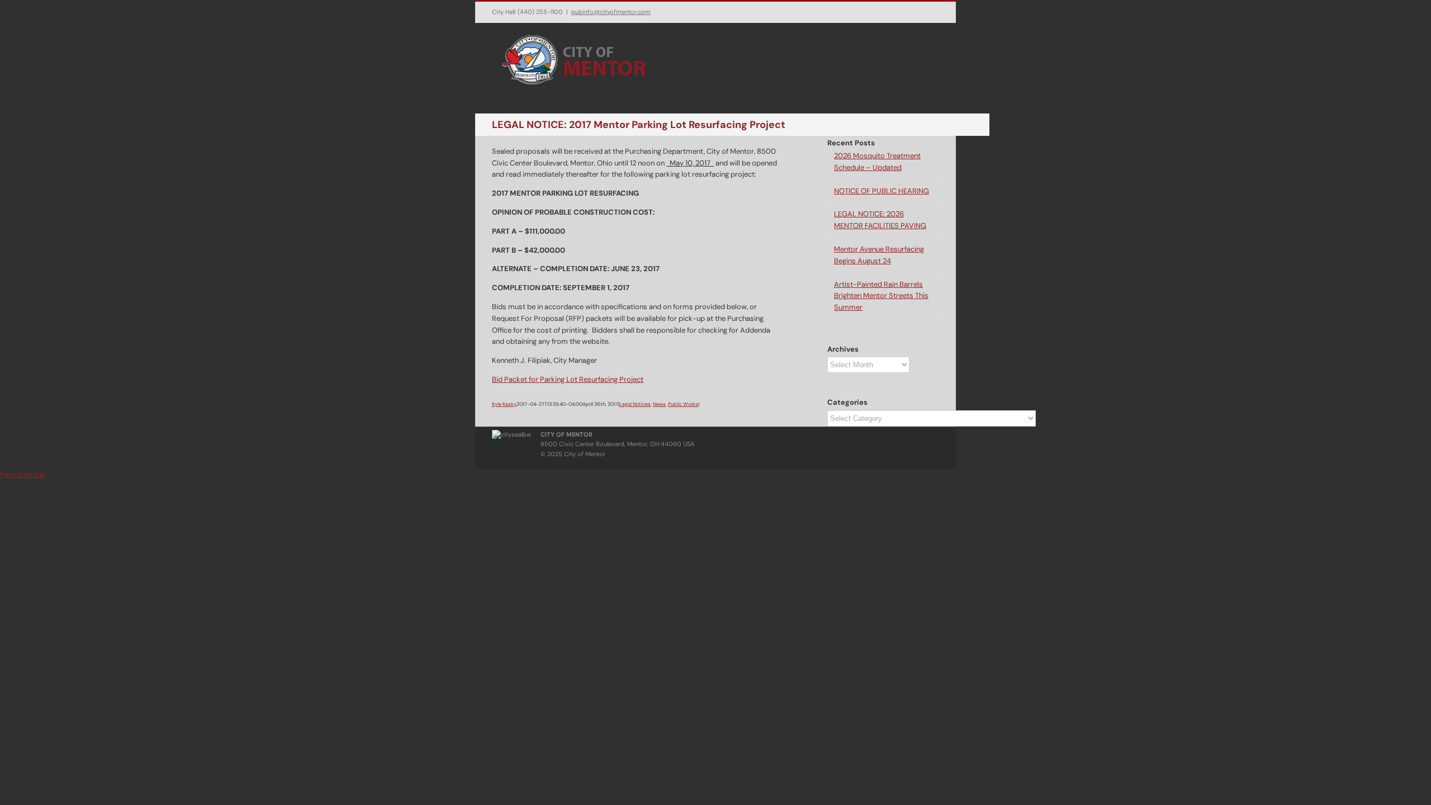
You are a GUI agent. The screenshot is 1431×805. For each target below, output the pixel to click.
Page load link (22, 474)
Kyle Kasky (504, 404)
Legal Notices (635, 404)
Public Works (683, 404)
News (659, 404)
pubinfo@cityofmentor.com (611, 12)
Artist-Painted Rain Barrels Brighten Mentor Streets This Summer (881, 296)
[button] (925, 107)
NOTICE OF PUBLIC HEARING (881, 191)
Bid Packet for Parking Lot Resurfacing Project (567, 379)
